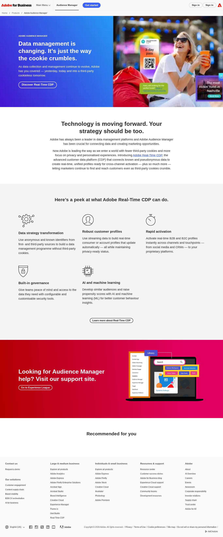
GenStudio (55, 513)
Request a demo (12, 469)
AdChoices (213, 531)
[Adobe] (219, 5)
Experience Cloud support (151, 482)
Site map (171, 527)
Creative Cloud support (150, 487)
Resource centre (147, 469)
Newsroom (190, 487)
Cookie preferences (156, 527)
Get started (91, 5)
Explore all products (59, 469)
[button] (14, 527)
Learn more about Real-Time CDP (111, 320)
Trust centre (190, 504)
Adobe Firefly (101, 478)
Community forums (148, 491)
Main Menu (42, 5)
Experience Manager (59, 504)
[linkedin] (47, 527)
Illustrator (99, 491)
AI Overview (190, 474)
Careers (188, 478)
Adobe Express (57, 478)
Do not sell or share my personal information (196, 527)
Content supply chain (14, 489)
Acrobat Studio (56, 491)
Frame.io (54, 509)
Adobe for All (190, 509)
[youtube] (53, 527)
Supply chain (191, 500)
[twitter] (42, 527)
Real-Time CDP (57, 518)
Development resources (150, 496)
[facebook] (30, 527)
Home (4, 13)
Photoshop (100, 496)
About (187, 469)
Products (16, 13)
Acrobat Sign (56, 487)
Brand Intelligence (58, 496)
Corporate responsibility (195, 491)
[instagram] (36, 527)
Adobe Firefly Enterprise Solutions (65, 482)
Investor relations (192, 496)
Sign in (196, 5)
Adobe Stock (100, 482)
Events (188, 482)
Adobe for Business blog (151, 478)
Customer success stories (151, 474)
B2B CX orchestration (14, 498)
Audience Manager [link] (66, 5)
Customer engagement (15, 485)
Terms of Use (140, 527)
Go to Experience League (35, 387)
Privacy (128, 527)
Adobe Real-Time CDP (147, 155)
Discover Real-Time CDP (38, 84)
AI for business (11, 503)
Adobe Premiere (102, 500)
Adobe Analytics (57, 474)
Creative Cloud (57, 500)
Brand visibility (11, 494)
